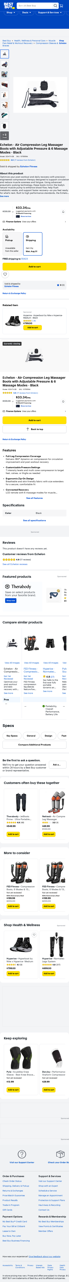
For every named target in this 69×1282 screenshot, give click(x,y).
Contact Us (44, 1210)
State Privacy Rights (50, 1267)
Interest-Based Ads (40, 1266)
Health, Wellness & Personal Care (29, 40)
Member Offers (46, 1231)
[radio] (12, 244)
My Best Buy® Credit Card (15, 1221)
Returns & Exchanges (13, 1190)
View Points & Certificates (51, 1226)
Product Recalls (10, 1200)
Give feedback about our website (44, 1256)
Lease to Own (9, 1231)
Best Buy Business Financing (16, 1240)
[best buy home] (9, 6)
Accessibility (8, 1265)
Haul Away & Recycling (49, 1205)
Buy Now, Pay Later (12, 1236)
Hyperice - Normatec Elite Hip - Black (48, 670)
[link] (15, 822)
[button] (11, 12)
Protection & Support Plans (52, 1200)
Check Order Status (12, 1181)
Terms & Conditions (20, 1266)
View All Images (12, 663)
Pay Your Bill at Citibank (14, 1226)
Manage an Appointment (51, 1195)
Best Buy (7, 40)
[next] (62, 814)
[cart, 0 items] (61, 6)
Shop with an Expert (48, 1186)
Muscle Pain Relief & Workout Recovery (29, 41)
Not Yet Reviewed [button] (8, 677)
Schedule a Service (48, 1190)
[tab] (12, 736)
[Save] (5, 274)
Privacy (30, 1265)
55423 (24, 258)
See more (4, 196)
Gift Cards (7, 1210)
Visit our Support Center (50, 1181)
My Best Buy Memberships (51, 1221)
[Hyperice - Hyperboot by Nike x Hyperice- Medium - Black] (13, 321)
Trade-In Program (11, 1205)
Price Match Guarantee (14, 1195)
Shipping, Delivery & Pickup (16, 1186)
